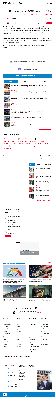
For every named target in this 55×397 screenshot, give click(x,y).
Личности (19, 344)
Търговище (36, 146)
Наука (18, 339)
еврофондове (27, 356)
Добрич (13, 141)
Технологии (26, 250)
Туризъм (5, 331)
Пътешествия (19, 341)
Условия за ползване (21, 379)
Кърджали (20, 141)
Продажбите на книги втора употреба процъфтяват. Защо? (43, 175)
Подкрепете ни (22, 381)
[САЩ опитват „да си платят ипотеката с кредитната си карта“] (40, 271)
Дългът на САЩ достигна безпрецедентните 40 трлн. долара (38, 299)
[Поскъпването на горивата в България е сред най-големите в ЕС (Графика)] (7, 99)
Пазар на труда (7, 333)
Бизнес (18, 318)
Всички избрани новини (45, 129)
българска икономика (8, 356)
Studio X (31, 395)
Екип (20, 368)
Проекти (31, 337)
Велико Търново (30, 139)
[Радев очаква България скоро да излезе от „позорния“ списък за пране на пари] (7, 105)
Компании (19, 321)
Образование (45, 326)
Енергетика (6, 326)
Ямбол (12, 148)
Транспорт (6, 328)
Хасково (43, 146)
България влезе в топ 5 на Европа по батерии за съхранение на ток (27, 92)
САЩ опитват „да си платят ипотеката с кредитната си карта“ (40, 280)
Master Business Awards (34, 346)
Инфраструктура (7, 324)
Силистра (46, 143)
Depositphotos (30, 396)
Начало (27, 7)
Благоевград (8, 139)
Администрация (46, 333)
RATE (31, 342)
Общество (44, 318)
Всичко (43, 337)
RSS (39, 308)
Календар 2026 (32, 339)
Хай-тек (5, 346)
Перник (15, 143)
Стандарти (32, 322)
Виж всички (49, 262)
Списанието (45, 342)
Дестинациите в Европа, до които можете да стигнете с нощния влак (43, 190)
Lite (17, 337)
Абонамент (12, 370)
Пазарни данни (46, 344)
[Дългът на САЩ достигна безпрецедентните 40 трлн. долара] (40, 291)
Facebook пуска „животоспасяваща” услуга (28, 253)
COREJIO (31, 344)
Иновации (19, 324)
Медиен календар (13, 386)
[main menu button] (51, 3)
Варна (21, 139)
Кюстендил (28, 141)
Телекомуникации (7, 341)
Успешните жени (33, 349)
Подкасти (32, 341)
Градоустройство (46, 329)
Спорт (18, 348)
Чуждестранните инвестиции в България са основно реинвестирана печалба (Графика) (30, 124)
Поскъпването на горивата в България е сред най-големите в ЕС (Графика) (29, 98)
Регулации (19, 331)
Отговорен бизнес (33, 324)
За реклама (12, 365)
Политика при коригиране (22, 373)
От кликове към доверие (42, 195)
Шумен (6, 148)
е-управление (7, 342)
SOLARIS (31, 351)
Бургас (16, 139)
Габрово (6, 141)
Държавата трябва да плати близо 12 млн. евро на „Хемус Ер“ (26, 117)
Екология (44, 331)
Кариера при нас (13, 378)
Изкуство (19, 346)
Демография (45, 324)
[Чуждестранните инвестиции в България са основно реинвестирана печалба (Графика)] (7, 124)
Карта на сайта (22, 370)
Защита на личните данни (22, 366)
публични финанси (18, 356)
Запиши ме (39, 312)
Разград (34, 143)
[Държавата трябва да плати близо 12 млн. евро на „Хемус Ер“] (7, 118)
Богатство (19, 342)
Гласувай (8, 236)
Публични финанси (39, 7)
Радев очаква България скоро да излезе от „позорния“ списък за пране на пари (30, 104)
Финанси (19, 328)
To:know (44, 341)
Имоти (18, 329)
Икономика (32, 7)
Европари (6, 322)
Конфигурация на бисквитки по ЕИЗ (13, 384)
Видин (38, 139)
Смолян (13, 146)
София (19, 146)
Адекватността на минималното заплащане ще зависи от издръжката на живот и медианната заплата (29, 86)
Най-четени (26, 81)
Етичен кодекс (12, 375)
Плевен (21, 143)
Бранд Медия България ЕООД (22, 376)
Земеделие (6, 329)
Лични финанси (46, 322)
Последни (11, 81)
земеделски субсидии (8, 359)
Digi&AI (5, 339)
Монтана (41, 141)
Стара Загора (27, 146)
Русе (39, 143)
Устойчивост (32, 318)
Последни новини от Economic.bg (44, 200)
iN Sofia (31, 348)
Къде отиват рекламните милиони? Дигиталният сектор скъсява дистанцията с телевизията (27, 112)
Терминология (45, 339)
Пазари (18, 326)
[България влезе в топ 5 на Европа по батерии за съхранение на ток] (7, 92)
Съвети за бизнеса (33, 321)
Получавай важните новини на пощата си (26, 311)
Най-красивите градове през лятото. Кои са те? (43, 169)
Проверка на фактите (12, 368)
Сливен (6, 146)
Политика (44, 321)
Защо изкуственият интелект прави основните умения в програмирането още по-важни (44, 183)
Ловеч (35, 141)
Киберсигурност (7, 344)
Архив (14, 236)
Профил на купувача (12, 381)
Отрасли (18, 322)
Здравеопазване (46, 328)
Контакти (11, 372)
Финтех (5, 348)
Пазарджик (7, 143)
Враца (44, 139)
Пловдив (27, 143)
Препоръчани (43, 81)
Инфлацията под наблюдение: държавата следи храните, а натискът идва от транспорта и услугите (14, 281)
